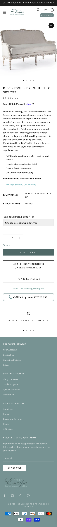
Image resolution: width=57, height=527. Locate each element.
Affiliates (46, 15)
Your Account (10, 349)
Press (6, 413)
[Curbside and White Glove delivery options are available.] (33, 217)
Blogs (6, 423)
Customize (8, 394)
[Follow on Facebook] (4, 495)
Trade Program (11, 384)
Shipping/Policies (12, 359)
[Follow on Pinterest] (20, 495)
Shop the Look (10, 379)
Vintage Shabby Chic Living (21, 184)
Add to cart (28, 252)
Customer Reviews (12, 418)
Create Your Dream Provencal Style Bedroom (28, 3)
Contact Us (8, 354)
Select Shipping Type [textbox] (28, 216)
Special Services (11, 389)
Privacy (7, 364)
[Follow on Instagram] (12, 495)
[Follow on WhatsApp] (28, 495)
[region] (28, 318)
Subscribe (14, 468)
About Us (7, 408)
